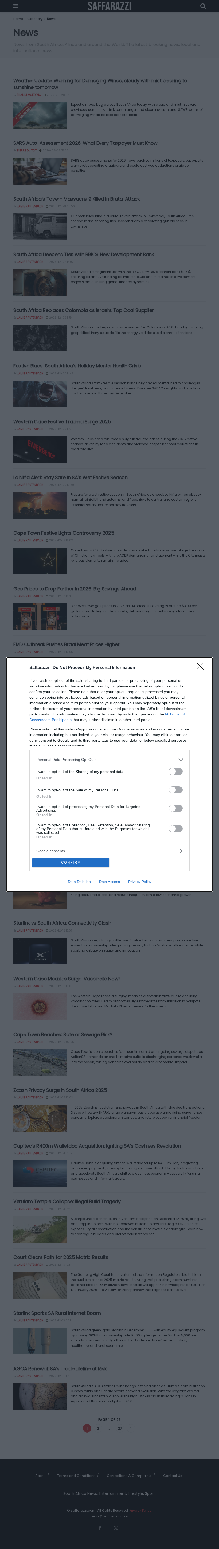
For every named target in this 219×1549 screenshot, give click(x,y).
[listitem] (109, 759)
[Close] (202, 668)
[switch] (176, 771)
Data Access (109, 881)
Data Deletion (79, 881)
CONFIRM (71, 862)
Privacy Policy (139, 881)
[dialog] (109, 775)
